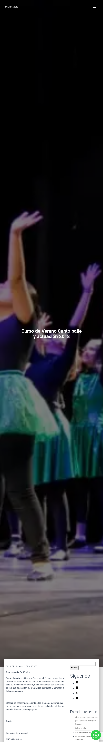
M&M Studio (11, 6)
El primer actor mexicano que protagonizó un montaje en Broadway (86, 720)
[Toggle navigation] (94, 6)
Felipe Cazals (80, 728)
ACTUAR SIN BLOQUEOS (84, 732)
